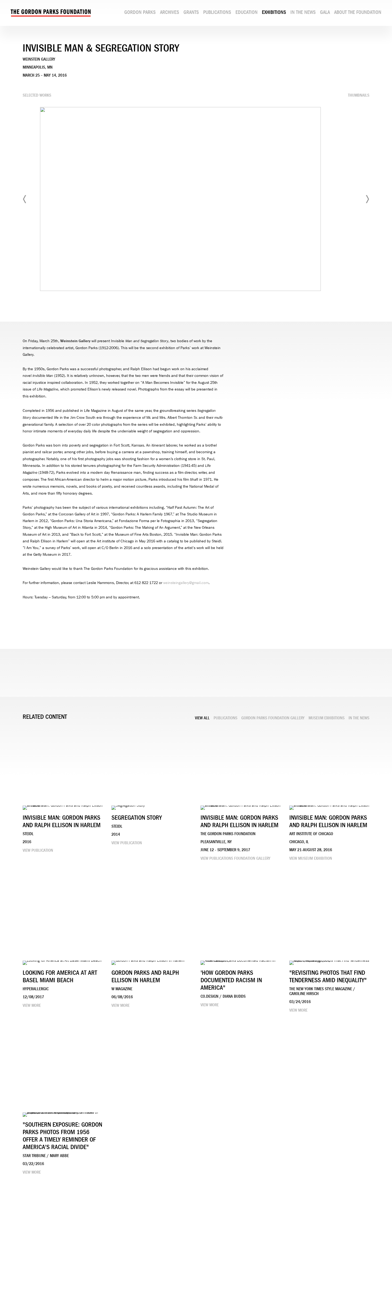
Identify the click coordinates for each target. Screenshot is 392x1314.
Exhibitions (274, 12)
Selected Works (37, 95)
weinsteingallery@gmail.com (186, 583)
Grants (191, 12)
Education (246, 12)
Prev (25, 199)
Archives (169, 12)
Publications (217, 12)
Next (367, 199)
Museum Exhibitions (327, 718)
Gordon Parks (140, 12)
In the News (303, 12)
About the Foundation (357, 12)
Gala (325, 12)
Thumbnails (358, 95)
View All (202, 718)
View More (32, 1005)
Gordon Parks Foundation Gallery (273, 718)
